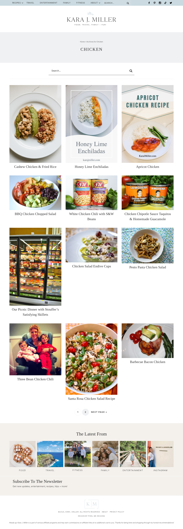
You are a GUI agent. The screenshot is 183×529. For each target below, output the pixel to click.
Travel (30, 3)
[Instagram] (160, 3)
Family (67, 3)
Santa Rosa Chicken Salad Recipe (91, 398)
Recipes (16, 3)
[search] (131, 70)
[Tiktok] (165, 3)
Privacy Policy (117, 512)
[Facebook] (149, 3)
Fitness (80, 3)
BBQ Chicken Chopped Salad (35, 214)
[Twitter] (171, 3)
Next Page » (99, 412)
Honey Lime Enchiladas (91, 167)
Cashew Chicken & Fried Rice (35, 167)
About (94, 3)
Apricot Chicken (147, 167)
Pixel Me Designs (96, 516)
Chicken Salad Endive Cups (91, 266)
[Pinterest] (154, 3)
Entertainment (48, 3)
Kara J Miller (91, 18)
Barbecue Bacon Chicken (147, 362)
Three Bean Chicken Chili (35, 379)
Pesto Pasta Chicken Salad (147, 267)
